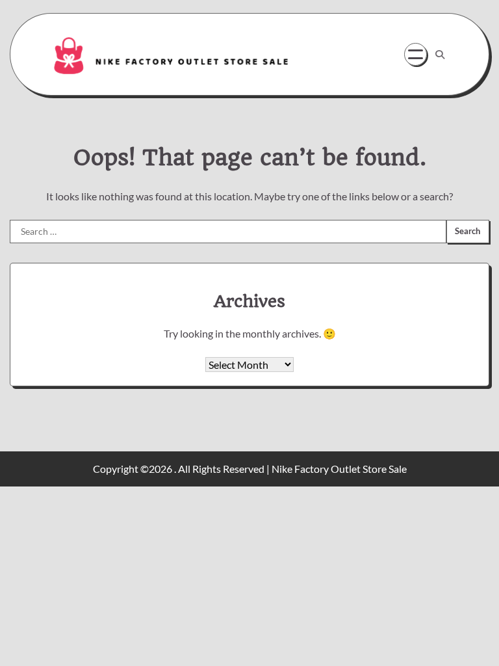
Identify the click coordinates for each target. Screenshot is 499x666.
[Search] (440, 54)
